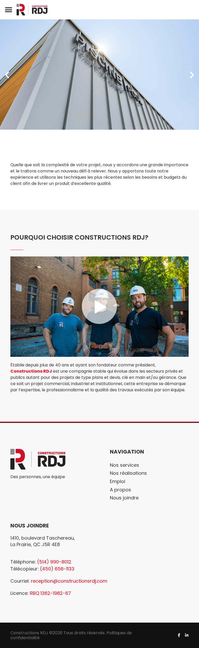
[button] (8, 10)
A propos (120, 489)
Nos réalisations (128, 473)
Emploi (117, 481)
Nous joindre (124, 497)
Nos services (124, 465)
